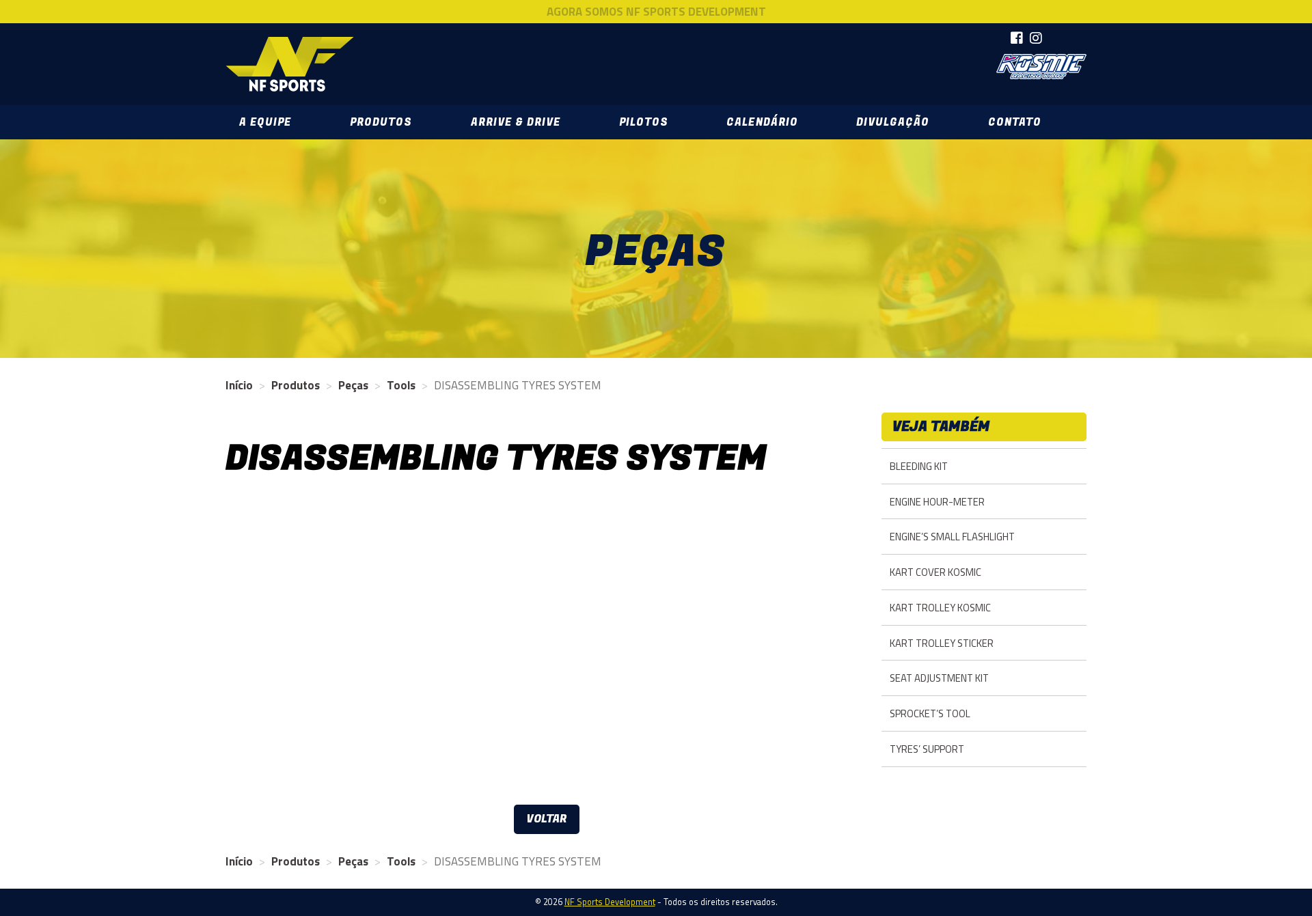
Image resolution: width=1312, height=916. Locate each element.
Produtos (381, 122)
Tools (401, 385)
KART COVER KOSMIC (935, 572)
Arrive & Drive (515, 122)
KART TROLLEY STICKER (942, 643)
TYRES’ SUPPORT (927, 749)
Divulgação (892, 122)
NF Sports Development (290, 64)
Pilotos (643, 122)
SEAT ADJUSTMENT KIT (939, 678)
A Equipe (265, 122)
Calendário (761, 122)
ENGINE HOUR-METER (937, 502)
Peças (353, 385)
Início (239, 385)
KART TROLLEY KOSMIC (940, 607)
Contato (1014, 122)
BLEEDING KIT (919, 466)
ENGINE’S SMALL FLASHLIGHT (952, 536)
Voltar (546, 819)
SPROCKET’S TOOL (930, 713)
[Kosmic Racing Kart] (1041, 66)
